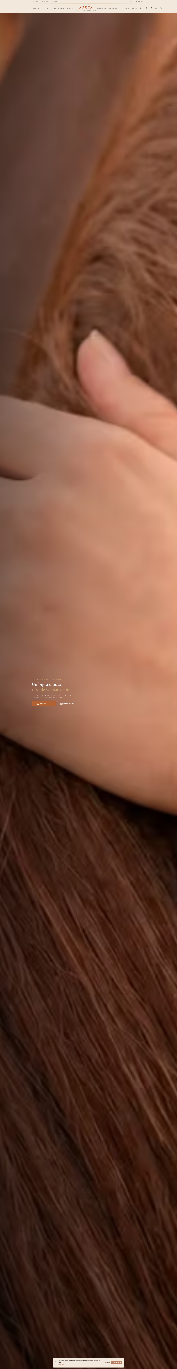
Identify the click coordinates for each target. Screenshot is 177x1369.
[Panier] (161, 8)
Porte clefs (113, 8)
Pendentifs (70, 8)
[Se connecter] (156, 8)
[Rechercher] (146, 8)
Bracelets (35, 8)
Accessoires (101, 8)
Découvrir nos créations (40, 703)
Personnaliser (61, 1364)
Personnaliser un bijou (67, 703)
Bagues (45, 8)
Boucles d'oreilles (57, 8)
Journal (134, 8)
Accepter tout (117, 1362)
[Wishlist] (151, 8)
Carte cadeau (124, 8)
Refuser (107, 1362)
